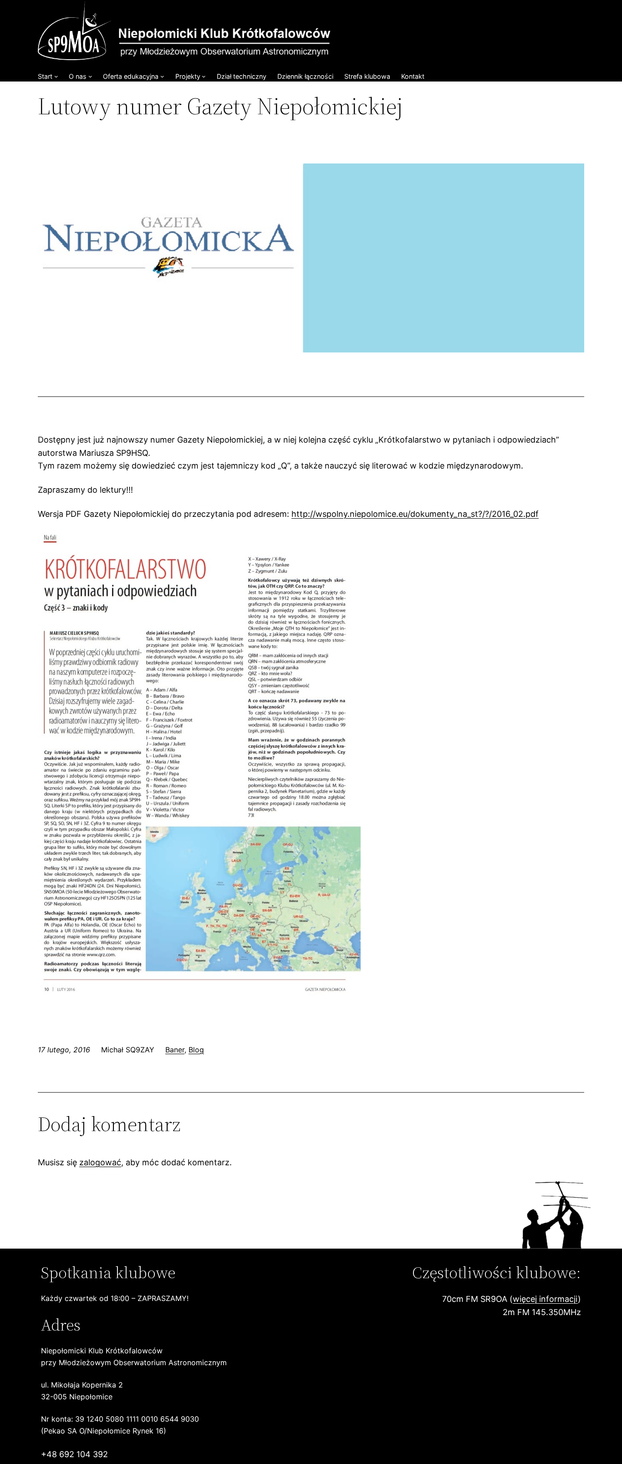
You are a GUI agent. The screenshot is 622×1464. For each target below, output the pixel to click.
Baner (174, 1049)
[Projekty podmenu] (204, 76)
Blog (196, 1049)
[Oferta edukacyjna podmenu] (162, 76)
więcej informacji (545, 1299)
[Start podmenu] (56, 76)
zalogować (100, 1162)
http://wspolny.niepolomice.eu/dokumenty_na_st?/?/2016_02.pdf (415, 514)
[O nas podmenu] (90, 76)
